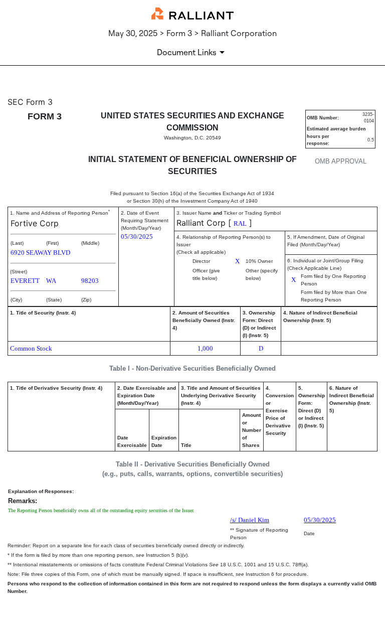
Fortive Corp (35, 223)
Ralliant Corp (201, 223)
